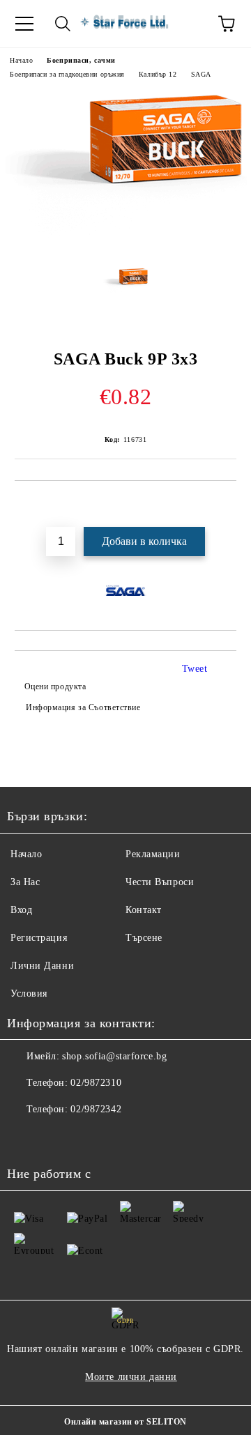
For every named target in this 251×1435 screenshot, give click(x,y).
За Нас (25, 882)
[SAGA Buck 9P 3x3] (125, 245)
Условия (28, 993)
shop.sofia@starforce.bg (114, 1056)
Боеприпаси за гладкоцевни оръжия (67, 74)
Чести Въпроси (160, 882)
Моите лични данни (131, 1377)
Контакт (144, 910)
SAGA (201, 74)
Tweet (195, 668)
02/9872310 (95, 1082)
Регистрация (38, 938)
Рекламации (153, 854)
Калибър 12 (158, 74)
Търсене (144, 938)
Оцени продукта (55, 686)
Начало (21, 60)
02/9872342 (95, 1109)
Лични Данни (42, 965)
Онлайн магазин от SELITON (125, 1422)
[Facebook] (25, 1137)
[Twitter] (56, 1137)
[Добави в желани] (226, 504)
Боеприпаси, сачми (81, 60)
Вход (21, 910)
